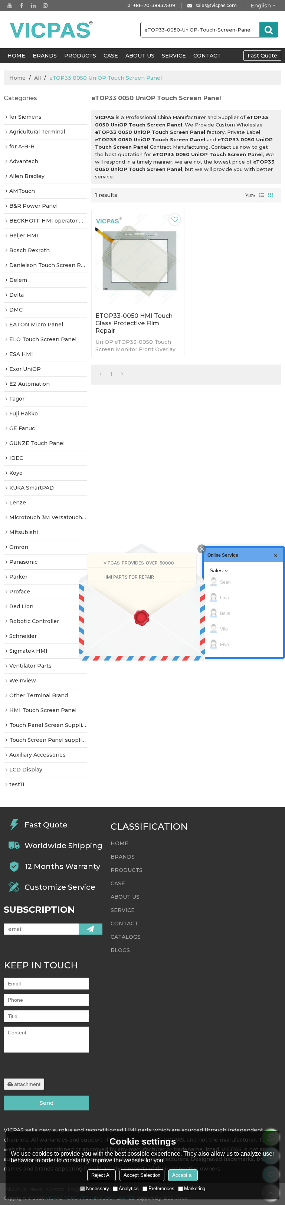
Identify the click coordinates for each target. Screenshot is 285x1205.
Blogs (120, 950)
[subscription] (90, 929)
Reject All (101, 1175)
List (261, 195)
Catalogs (126, 937)
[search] (268, 29)
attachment (27, 1084)
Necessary (97, 1188)
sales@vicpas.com (216, 5)
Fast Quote (262, 55)
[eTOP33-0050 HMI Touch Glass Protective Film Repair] (137, 259)
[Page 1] (100, 373)
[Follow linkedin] (33, 5)
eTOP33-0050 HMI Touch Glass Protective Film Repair (134, 323)
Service (174, 55)
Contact (207, 55)
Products (80, 55)
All (37, 78)
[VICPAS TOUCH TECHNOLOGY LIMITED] (52, 30)
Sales (216, 570)
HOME (16, 55)
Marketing (194, 1188)
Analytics (129, 1188)
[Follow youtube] (10, 5)
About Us (139, 55)
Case (111, 55)
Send (46, 1103)
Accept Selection (142, 1175)
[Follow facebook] (21, 5)
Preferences (161, 1188)
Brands (45, 55)
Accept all (183, 1175)
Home (17, 78)
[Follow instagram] (45, 5)
